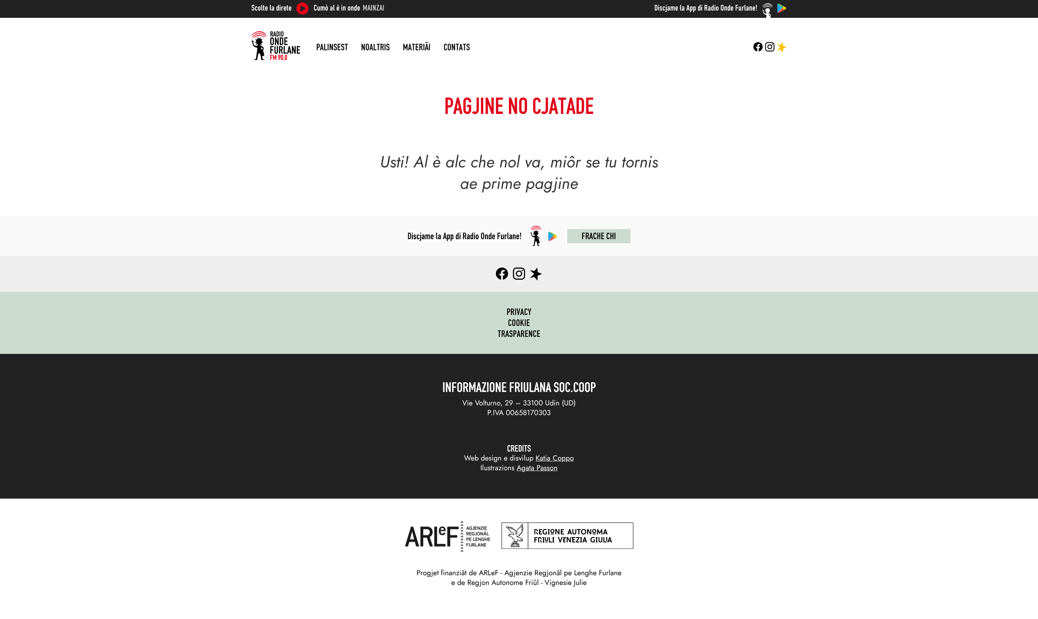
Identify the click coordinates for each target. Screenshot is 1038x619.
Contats (457, 47)
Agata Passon (537, 468)
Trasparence (519, 333)
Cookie (519, 322)
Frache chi (599, 236)
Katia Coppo (555, 458)
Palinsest (332, 47)
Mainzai (374, 8)
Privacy (518, 311)
